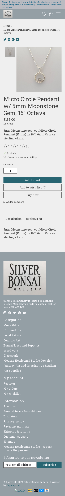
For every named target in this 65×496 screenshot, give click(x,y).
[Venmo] (41, 490)
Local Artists (12, 335)
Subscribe (49, 464)
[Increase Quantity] (14, 170)
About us (9, 406)
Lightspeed (13, 485)
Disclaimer (11, 416)
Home (6, 25)
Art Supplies (12, 370)
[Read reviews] (14, 146)
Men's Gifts (11, 325)
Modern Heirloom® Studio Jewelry (27, 360)
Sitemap (9, 441)
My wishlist (11, 393)
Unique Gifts (12, 330)
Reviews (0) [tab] (34, 218)
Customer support (15, 436)
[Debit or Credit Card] (36, 490)
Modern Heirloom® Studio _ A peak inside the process (28, 448)
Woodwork (11, 350)
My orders (10, 388)
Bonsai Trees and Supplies (21, 345)
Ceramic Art (11, 340)
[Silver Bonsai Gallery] (7, 13)
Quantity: (8, 164)
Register (9, 383)
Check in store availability (22, 157)
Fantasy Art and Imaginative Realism (29, 365)
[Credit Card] (47, 490)
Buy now (32, 195)
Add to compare (15, 201)
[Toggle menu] (58, 13)
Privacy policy (13, 421)
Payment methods (16, 426)
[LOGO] (20, 490)
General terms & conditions (22, 411)
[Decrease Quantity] (7, 170)
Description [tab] (14, 218)
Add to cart (32, 180)
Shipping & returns (16, 431)
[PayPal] (30, 490)
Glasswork (10, 355)
